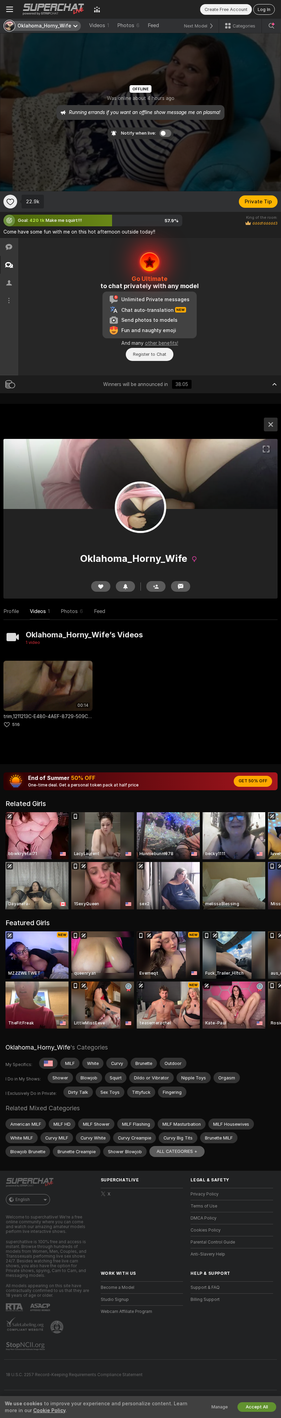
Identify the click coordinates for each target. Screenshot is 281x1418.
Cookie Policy (49, 1410)
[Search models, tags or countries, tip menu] (271, 26)
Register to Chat (149, 354)
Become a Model (117, 1287)
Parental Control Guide (213, 1242)
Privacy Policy (205, 1194)
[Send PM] (180, 586)
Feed (153, 25)
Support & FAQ (205, 1287)
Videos (99, 25)
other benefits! (161, 343)
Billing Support (205, 1299)
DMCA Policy (204, 1218)
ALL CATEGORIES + (177, 1151)
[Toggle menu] (9, 9)
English (22, 1199)
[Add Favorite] (10, 201)
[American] (48, 1063)
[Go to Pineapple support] (57, 1327)
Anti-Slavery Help (208, 1254)
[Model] (271, 424)
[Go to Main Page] (53, 9)
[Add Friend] (156, 586)
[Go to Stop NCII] (26, 1346)
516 (16, 724)
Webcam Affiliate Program (126, 1311)
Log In (264, 9)
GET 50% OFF (253, 781)
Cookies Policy (206, 1230)
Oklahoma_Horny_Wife (37, 1047)
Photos (128, 25)
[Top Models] (97, 9)
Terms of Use (204, 1206)
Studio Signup (115, 1299)
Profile (11, 611)
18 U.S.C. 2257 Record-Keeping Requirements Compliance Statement (74, 1374)
